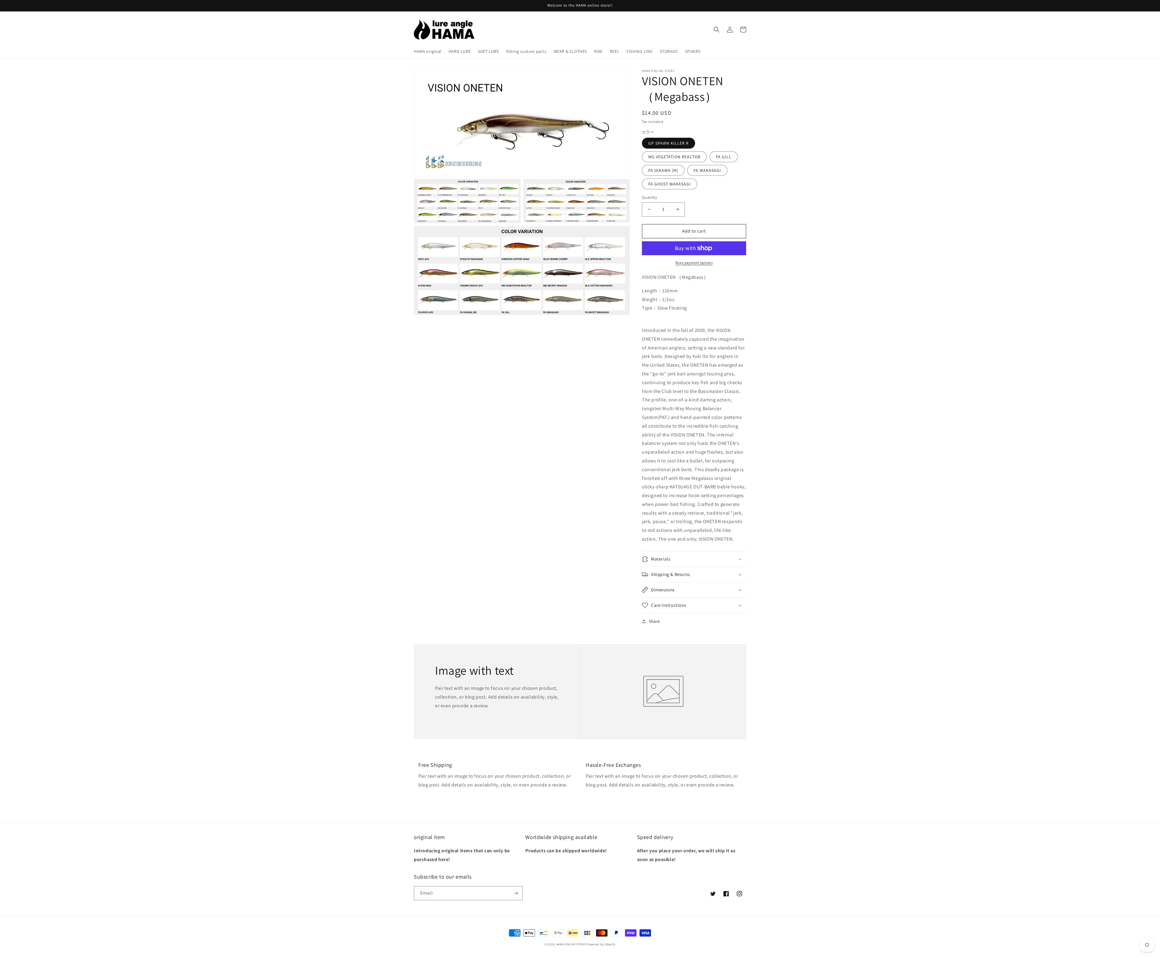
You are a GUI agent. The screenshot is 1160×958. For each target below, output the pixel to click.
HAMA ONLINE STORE (571, 944)
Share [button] (654, 621)
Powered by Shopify (601, 944)
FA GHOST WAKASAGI (669, 184)
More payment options (694, 262)
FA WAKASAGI (707, 170)
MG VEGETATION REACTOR (674, 156)
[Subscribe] (515, 893)
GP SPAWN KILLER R (668, 143)
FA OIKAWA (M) (663, 170)
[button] (716, 29)
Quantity (649, 197)
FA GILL (723, 156)
